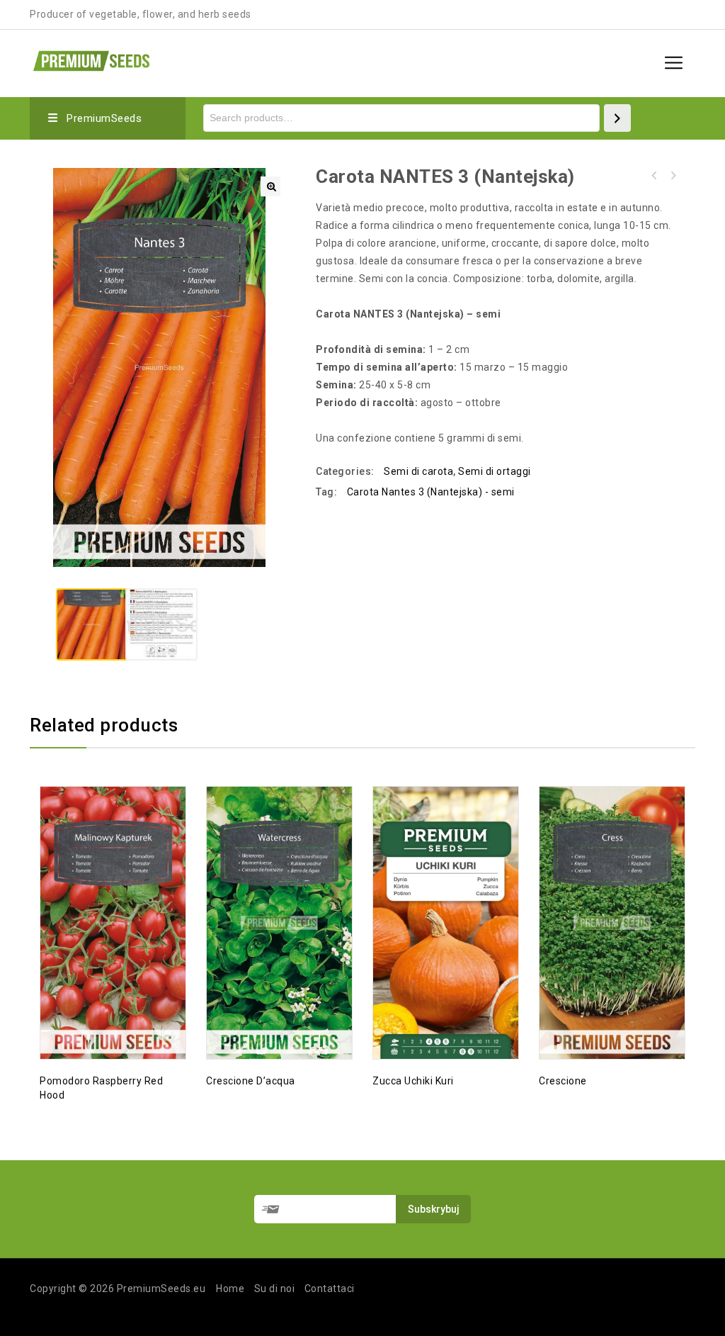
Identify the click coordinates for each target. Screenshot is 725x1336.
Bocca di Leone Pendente (672, 176)
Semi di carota (418, 471)
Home (230, 1288)
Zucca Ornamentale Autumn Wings (654, 176)
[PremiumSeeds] (91, 59)
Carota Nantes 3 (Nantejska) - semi (431, 492)
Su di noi (274, 1288)
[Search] (617, 118)
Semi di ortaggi (494, 471)
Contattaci (329, 1288)
